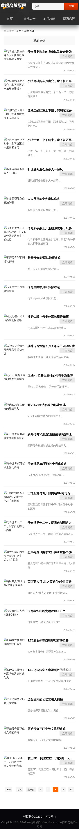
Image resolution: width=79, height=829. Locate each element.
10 (71, 789)
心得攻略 (49, 18)
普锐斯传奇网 (13, 6)
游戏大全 (29, 18)
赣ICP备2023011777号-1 (39, 816)
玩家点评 (69, 18)
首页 (10, 18)
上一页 (31, 789)
